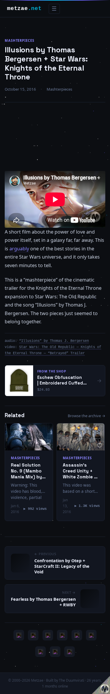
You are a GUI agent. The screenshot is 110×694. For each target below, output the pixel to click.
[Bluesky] (48, 635)
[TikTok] (91, 635)
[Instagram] (33, 635)
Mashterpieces (19, 40)
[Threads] (55, 651)
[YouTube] (18, 635)
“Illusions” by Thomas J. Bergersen (54, 341)
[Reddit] (69, 651)
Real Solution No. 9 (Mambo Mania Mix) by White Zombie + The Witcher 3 (28, 471)
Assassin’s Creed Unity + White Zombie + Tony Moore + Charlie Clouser (80, 471)
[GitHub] (62, 635)
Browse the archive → (86, 415)
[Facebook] (40, 651)
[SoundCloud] (77, 635)
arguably (19, 248)
